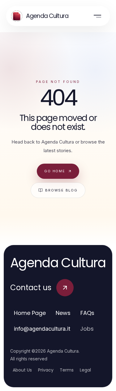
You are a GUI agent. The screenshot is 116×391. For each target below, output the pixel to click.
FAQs (87, 313)
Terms (67, 370)
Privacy (46, 370)
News (63, 313)
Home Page (30, 313)
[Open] (97, 16)
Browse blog (61, 190)
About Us (22, 370)
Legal (85, 370)
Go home (54, 171)
